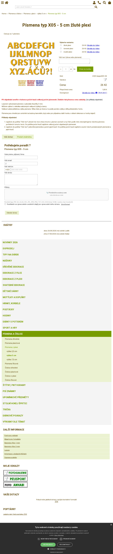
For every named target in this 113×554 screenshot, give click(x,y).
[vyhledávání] (105, 3)
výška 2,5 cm (12, 351)
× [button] (111, 525)
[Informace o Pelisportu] (15, 481)
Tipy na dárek (11, 254)
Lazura (6, 450)
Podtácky (8, 309)
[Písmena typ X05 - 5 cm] (30, 58)
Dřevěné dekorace (13, 266)
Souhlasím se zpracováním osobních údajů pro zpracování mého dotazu (33, 204)
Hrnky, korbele (11, 303)
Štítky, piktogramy (14, 385)
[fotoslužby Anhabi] (15, 487)
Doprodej (8, 248)
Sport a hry (10, 327)
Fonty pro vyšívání (11, 436)
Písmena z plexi (11, 347)
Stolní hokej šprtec (15, 403)
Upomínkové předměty (16, 397)
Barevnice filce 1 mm (12, 443)
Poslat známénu (24, 137)
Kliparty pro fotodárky (12, 439)
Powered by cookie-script (56, 552)
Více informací (65, 204)
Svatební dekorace (14, 285)
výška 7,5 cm (12, 359)
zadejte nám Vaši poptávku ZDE (15, 514)
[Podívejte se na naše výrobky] (15, 475)
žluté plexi (67, 45)
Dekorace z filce (12, 273)
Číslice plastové (11, 372)
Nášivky (7, 260)
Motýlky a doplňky (14, 297)
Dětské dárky (11, 291)
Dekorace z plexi (12, 279)
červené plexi (68, 49)
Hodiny (7, 315)
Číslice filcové (10, 380)
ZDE (56, 502)
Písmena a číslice (13, 334)
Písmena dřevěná (12, 339)
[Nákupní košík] (110, 3)
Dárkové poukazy (13, 415)
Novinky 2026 (10, 242)
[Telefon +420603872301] (100, 4)
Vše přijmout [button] (48, 544)
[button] (56, 549)
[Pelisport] (105, 80)
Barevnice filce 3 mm (12, 447)
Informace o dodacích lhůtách (15, 454)
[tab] (8, 137)
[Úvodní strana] (7, 3)
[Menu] (2, 2)
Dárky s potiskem (13, 321)
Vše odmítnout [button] (64, 544)
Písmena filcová (11, 363)
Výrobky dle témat (14, 421)
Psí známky (9, 391)
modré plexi (68, 52)
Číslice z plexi (10, 376)
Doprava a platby (10, 458)
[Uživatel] (95, 3)
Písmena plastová (12, 343)
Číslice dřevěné (11, 368)
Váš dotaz (8, 137)
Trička (6, 409)
